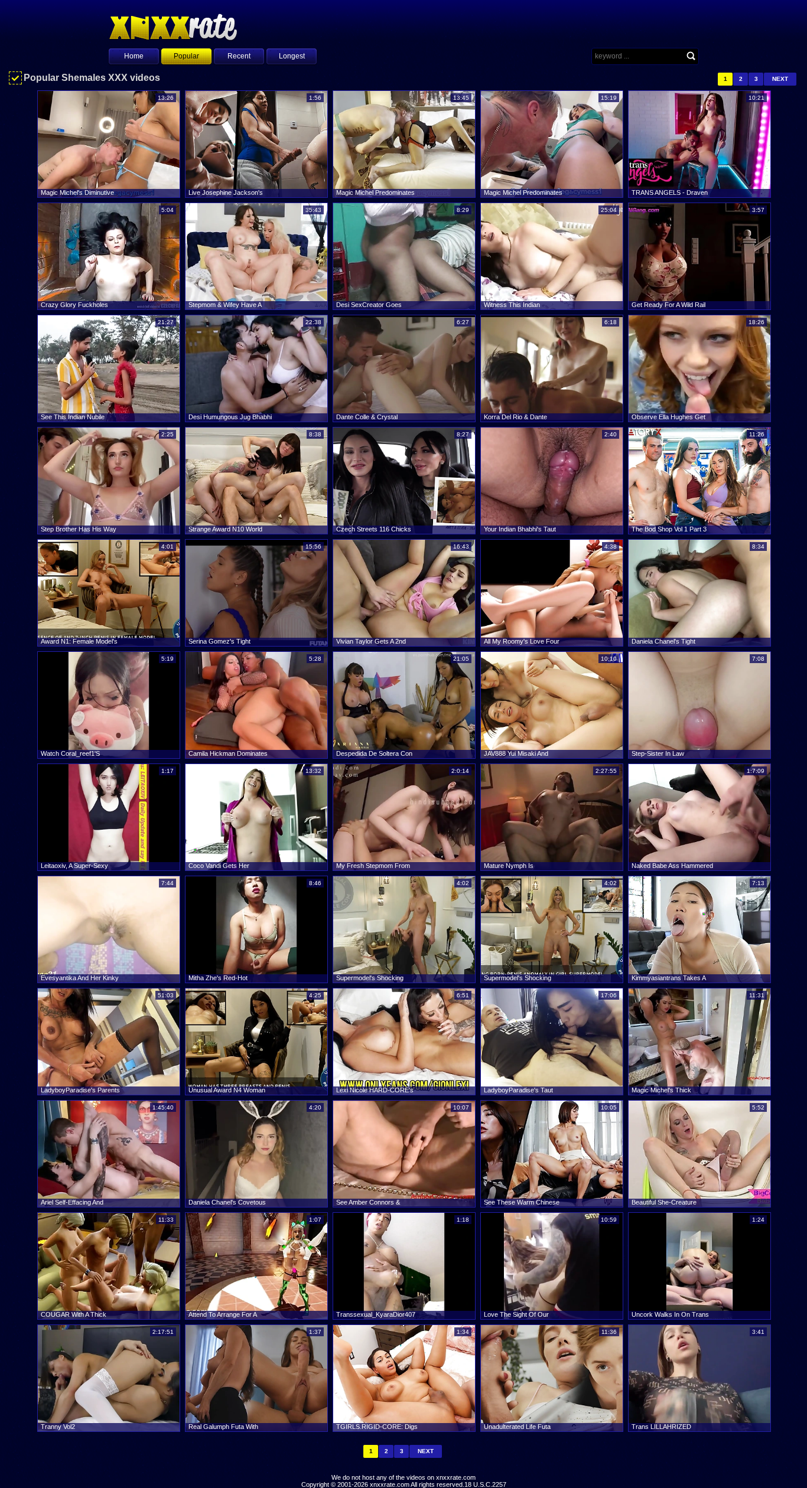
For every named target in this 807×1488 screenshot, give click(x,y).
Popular (186, 56)
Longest (292, 56)
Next (780, 79)
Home (134, 56)
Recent (238, 56)
